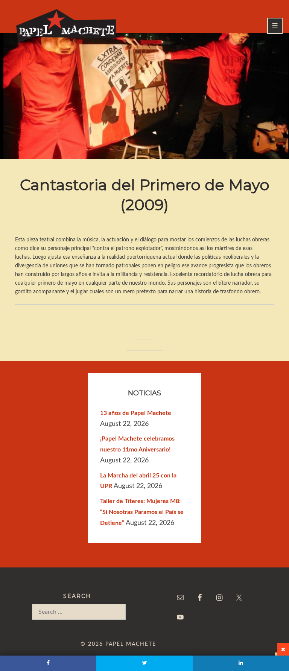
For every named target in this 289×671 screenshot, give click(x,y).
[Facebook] (48, 663)
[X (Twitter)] (144, 663)
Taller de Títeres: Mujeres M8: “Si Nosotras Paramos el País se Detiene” (142, 512)
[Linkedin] (241, 663)
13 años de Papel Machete (135, 413)
